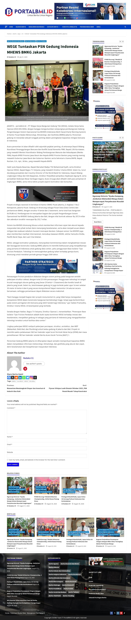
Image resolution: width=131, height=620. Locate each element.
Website (10, 452)
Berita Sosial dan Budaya (16, 489)
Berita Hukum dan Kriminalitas (107, 529)
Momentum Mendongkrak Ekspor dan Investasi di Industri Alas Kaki (26, 388)
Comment (11, 408)
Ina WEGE (20, 381)
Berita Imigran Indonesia (106, 532)
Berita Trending (14, 492)
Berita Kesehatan (75, 574)
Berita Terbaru (41, 41)
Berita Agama (67, 489)
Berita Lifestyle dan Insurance (59, 578)
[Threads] (35, 377)
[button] (6, 27)
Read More (98, 222)
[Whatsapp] (24, 377)
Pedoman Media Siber (87, 27)
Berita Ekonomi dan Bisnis (16, 41)
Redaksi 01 (12, 57)
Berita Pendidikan (69, 492)
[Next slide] (123, 41)
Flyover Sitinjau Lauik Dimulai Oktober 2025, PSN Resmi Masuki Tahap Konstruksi (68, 388)
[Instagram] (31, 377)
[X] (12, 377)
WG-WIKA (32, 381)
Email (9, 444)
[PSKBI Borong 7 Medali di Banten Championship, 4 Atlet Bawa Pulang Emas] (51, 527)
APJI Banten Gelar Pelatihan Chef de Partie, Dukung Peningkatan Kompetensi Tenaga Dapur (98, 88)
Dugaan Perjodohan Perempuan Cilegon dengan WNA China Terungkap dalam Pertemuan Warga (98, 75)
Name (10, 437)
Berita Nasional (30, 41)
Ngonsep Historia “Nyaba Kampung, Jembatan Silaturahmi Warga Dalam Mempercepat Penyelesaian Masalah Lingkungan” (108, 151)
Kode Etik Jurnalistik (69, 27)
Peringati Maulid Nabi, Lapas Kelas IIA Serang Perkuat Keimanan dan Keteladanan (73, 499)
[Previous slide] (120, 41)
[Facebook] (9, 377)
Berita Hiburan (54, 567)
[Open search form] (125, 27)
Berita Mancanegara (56, 581)
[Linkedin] (20, 377)
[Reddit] (16, 377)
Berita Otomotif (68, 585)
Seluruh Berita (21, 27)
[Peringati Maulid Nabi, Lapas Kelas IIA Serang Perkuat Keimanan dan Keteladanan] (74, 485)
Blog (90, 577)
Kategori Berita (52, 27)
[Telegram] (27, 377)
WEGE (26, 381)
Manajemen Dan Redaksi (36, 27)
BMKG (98, 27)
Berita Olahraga (41, 489)
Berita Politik (68, 589)
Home (11, 27)
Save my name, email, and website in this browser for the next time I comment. (37, 460)
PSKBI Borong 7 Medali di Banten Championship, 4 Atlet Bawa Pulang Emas (46, 499)
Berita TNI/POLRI (55, 596)
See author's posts (34, 364)
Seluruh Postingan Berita (97, 597)
